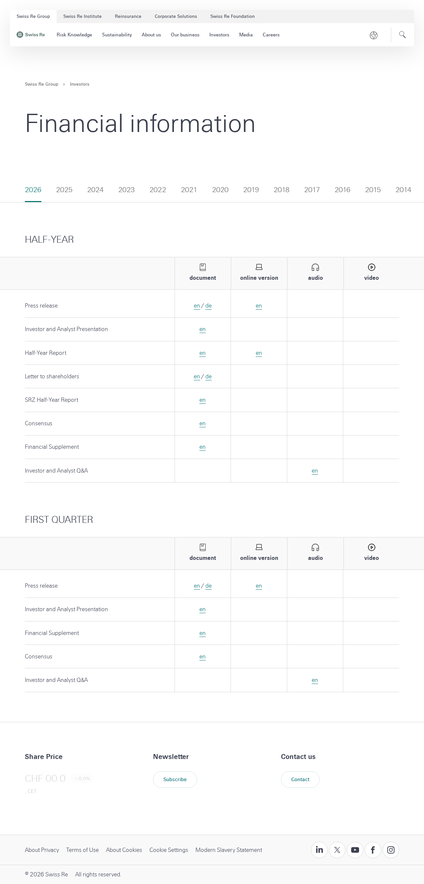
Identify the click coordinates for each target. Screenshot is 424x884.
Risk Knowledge (74, 35)
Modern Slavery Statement (228, 850)
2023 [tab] (126, 190)
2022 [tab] (157, 190)
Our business (185, 35)
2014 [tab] (403, 190)
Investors (219, 35)
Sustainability (117, 35)
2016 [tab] (342, 190)
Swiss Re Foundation (232, 16)
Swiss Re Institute (82, 16)
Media (246, 35)
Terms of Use (82, 850)
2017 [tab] (312, 190)
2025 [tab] (64, 190)
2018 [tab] (282, 190)
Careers (271, 35)
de (208, 305)
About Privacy (42, 850)
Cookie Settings (168, 850)
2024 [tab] (95, 190)
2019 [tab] (251, 190)
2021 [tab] (189, 190)
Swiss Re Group (33, 16)
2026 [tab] (33, 190)
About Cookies (124, 850)
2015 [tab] (373, 190)
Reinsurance (128, 16)
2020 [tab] (220, 190)
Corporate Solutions (176, 16)
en (197, 305)
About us (151, 35)
